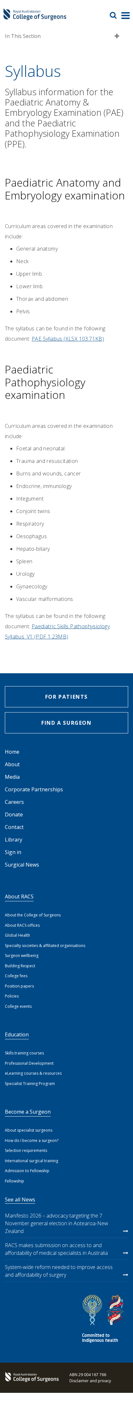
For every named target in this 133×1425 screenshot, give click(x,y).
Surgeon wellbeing (21, 955)
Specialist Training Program (30, 1083)
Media (12, 776)
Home (12, 751)
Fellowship (14, 1181)
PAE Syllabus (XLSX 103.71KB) (68, 338)
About (12, 764)
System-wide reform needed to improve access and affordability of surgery (59, 1271)
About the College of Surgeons (33, 915)
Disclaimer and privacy (90, 1381)
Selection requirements (26, 1150)
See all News (20, 1199)
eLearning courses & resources (33, 1073)
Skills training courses (24, 1053)
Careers (14, 801)
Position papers (19, 986)
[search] (115, 15)
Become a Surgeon (28, 1111)
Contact (14, 827)
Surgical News (22, 864)
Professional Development (29, 1063)
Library (13, 839)
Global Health (17, 935)
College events (18, 1006)
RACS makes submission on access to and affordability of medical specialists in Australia (56, 1249)
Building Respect (20, 966)
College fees (16, 976)
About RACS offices (22, 925)
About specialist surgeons (28, 1130)
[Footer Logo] (30, 1377)
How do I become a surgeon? (31, 1140)
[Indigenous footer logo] (104, 1320)
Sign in (13, 852)
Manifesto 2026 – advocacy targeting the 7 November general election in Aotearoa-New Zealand (56, 1223)
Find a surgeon (66, 722)
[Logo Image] (34, 17)
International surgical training (31, 1160)
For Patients (66, 696)
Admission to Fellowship (27, 1170)
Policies (12, 996)
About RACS (19, 896)
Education (17, 1034)
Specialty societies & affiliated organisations (45, 945)
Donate (14, 814)
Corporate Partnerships (34, 789)
